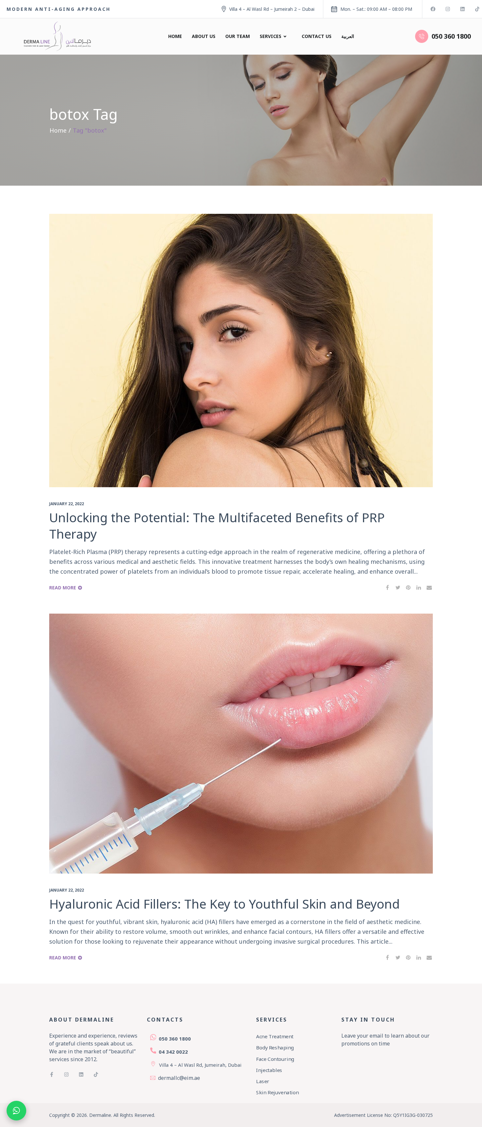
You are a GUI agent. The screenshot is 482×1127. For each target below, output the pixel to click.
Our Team (237, 36)
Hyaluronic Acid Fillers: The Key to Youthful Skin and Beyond (224, 903)
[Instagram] (447, 9)
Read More (62, 587)
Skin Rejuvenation (277, 1092)
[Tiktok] (477, 9)
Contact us (316, 36)
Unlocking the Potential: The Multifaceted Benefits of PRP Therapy (217, 525)
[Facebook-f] (51, 1074)
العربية (347, 36)
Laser (262, 1081)
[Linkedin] (462, 9)
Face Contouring (275, 1058)
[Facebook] (433, 9)
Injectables (269, 1070)
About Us (203, 36)
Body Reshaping (275, 1047)
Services (270, 36)
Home (175, 36)
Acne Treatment (274, 1036)
